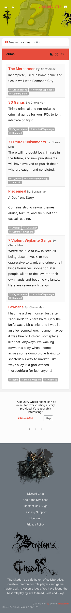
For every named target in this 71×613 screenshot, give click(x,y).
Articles (16, 227)
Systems (16, 178)
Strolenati (63, 603)
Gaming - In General (23, 231)
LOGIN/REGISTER (49, 6)
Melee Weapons (32, 379)
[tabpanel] (35, 412)
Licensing (35, 518)
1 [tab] (30, 429)
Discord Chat (35, 493)
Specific (16, 182)
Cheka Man (25, 418)
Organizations (19, 89)
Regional (17, 133)
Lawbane (16, 307)
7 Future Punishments (27, 142)
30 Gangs (16, 102)
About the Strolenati (35, 499)
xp (48, 418)
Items (15, 379)
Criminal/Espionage (43, 89)
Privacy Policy (35, 524)
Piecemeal (17, 191)
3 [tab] (41, 429)
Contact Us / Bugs (35, 506)
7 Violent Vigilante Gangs (30, 240)
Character (31, 227)
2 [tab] (35, 429)
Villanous (52, 379)
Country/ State (20, 93)
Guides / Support (36, 512)
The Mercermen (22, 69)
